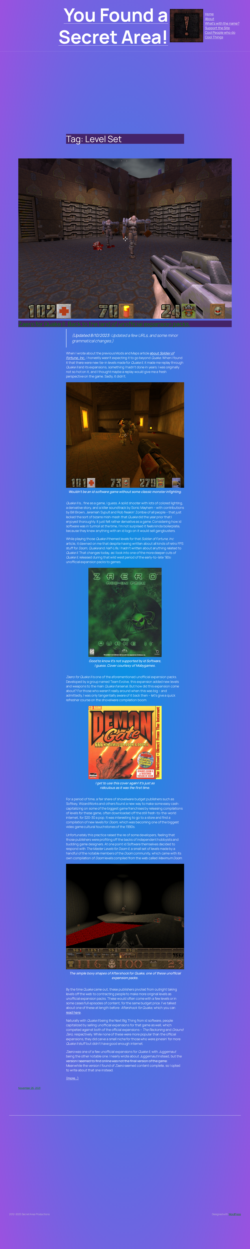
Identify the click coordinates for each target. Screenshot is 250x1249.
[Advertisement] (125, 90)
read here (73, 1012)
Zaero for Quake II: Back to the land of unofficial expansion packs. (104, 324)
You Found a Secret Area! (113, 25)
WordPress (235, 1214)
